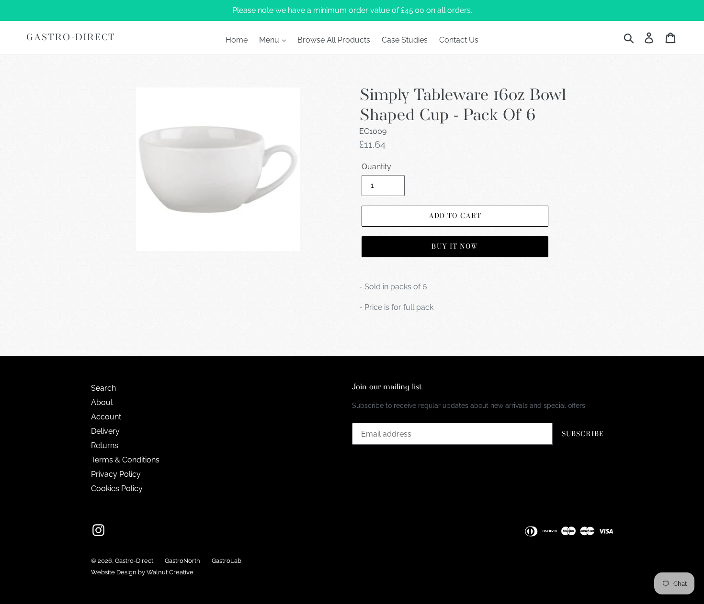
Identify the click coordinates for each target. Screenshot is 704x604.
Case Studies (405, 39)
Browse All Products (333, 39)
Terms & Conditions (125, 459)
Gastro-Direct (70, 37)
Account (106, 416)
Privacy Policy (116, 474)
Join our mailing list (387, 387)
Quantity (376, 166)
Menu (270, 39)
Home (237, 39)
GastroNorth (182, 560)
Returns (104, 445)
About (102, 402)
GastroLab (226, 560)
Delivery (105, 431)
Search (103, 388)
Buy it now (454, 246)
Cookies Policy (117, 488)
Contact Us (458, 39)
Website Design (113, 572)
